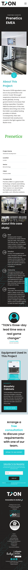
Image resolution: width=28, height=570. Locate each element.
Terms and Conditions (14, 547)
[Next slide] (24, 205)
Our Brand (14, 535)
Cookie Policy (14, 542)
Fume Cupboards (14, 538)
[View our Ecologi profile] (14, 554)
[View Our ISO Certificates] (15, 515)
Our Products (14, 536)
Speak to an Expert (14, 452)
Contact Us (14, 545)
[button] (5, 218)
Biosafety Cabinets (14, 539)
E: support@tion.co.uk (15, 510)
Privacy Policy (8, 482)
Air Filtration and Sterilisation (14, 541)
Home (14, 533)
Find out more (10, 408)
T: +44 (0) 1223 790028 (15, 512)
